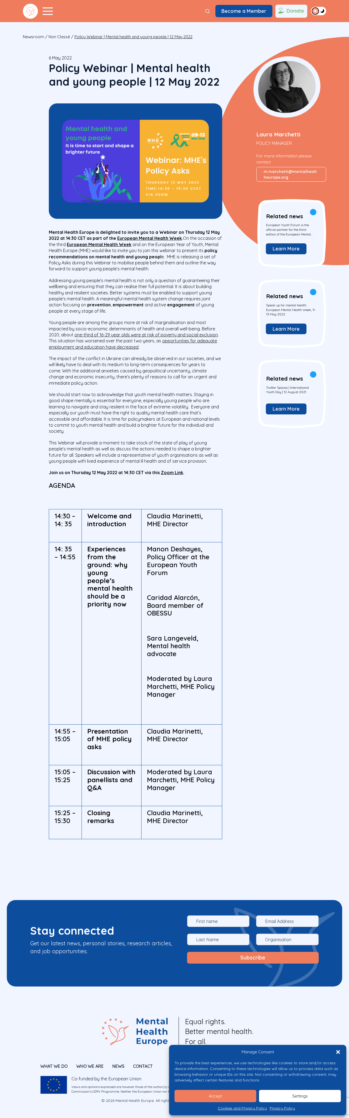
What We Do (54, 1066)
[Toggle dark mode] (318, 11)
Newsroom (33, 36)
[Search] (207, 11)
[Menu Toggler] (47, 11)
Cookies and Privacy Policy (242, 1108)
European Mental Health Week (149, 238)
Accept (215, 1096)
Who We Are (90, 1066)
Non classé (59, 36)
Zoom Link (172, 472)
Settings (300, 1096)
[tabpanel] (291, 233)
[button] (338, 1052)
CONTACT (143, 1066)
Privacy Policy (282, 1108)
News (118, 1066)
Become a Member (243, 11)
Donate (295, 11)
